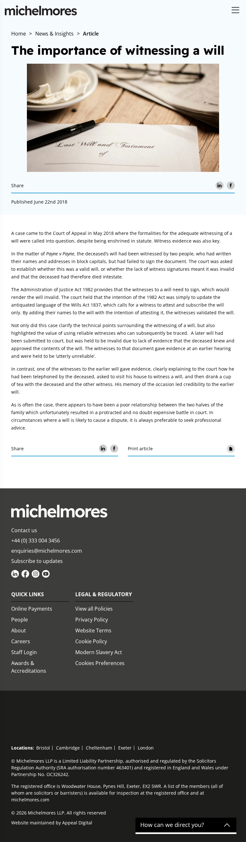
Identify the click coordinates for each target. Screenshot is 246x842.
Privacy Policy (91, 619)
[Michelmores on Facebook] (25, 574)
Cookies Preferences (100, 663)
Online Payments (31, 608)
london (146, 748)
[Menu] (235, 10)
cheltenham (99, 748)
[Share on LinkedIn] (220, 185)
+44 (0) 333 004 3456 (35, 540)
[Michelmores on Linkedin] (15, 574)
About (18, 630)
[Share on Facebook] (231, 185)
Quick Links (27, 594)
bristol (43, 748)
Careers (20, 641)
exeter (125, 748)
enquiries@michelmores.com (46, 550)
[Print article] (231, 449)
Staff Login (24, 652)
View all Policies (94, 608)
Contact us (24, 530)
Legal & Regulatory (103, 594)
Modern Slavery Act (98, 652)
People (19, 619)
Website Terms (93, 630)
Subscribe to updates (37, 561)
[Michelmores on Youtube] (46, 574)
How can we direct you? (172, 825)
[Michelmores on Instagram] (35, 574)
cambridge (68, 748)
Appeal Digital (77, 823)
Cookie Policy (91, 641)
